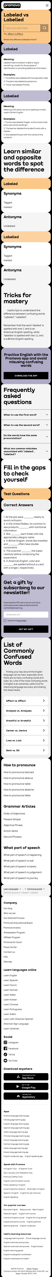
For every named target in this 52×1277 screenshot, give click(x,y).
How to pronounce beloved (19, 772)
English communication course (17, 1181)
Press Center (10, 947)
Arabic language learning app (16, 1132)
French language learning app (16, 1140)
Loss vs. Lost (14, 740)
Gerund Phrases (13, 836)
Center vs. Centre (16, 730)
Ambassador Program (14, 932)
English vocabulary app (13, 1156)
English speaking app (34, 1156)
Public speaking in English (14, 1185)
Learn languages (11, 889)
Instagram (13, 1042)
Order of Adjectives (14, 813)
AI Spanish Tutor (25, 1168)
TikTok (11, 1054)
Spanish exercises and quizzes (16, 1246)
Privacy (35, 1268)
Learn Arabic (10, 1014)
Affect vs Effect (15, 34)
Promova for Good (13, 942)
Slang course (25, 1209)
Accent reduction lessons (14, 1189)
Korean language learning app (16, 1152)
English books (37, 1246)
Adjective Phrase (13, 825)
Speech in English (11, 1193)
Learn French (10, 985)
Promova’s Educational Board (18, 922)
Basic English (38, 1209)
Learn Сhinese (11, 1004)
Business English (11, 1209)
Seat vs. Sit (13, 750)
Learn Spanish (11, 980)
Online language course (36, 1238)
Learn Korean (10, 999)
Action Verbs (11, 831)
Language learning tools (14, 1238)
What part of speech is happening (22, 854)
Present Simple (12, 819)
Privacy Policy (21, 620)
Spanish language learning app (16, 1128)
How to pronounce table (17, 783)
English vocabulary (28, 1225)
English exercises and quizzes (16, 1242)
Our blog (8, 908)
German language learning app (16, 1144)
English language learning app (16, 1124)
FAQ (6, 956)
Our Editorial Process (14, 918)
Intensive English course (14, 1217)
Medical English (10, 1213)
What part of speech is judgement (23, 872)
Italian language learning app (16, 1148)
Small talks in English (36, 1189)
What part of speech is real (19, 860)
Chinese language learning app (17, 1136)
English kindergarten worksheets (17, 1254)
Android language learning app (16, 1115)
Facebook (13, 1048)
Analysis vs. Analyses (19, 710)
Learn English (10, 975)
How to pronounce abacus (18, 778)
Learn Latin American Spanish (18, 1018)
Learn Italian (10, 994)
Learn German (11, 989)
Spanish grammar (11, 1225)
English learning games (13, 1250)
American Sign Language (16, 1023)
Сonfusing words (34, 889)
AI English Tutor (10, 1168)
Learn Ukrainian (11, 1028)
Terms (29, 1268)
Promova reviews (12, 927)
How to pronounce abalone (19, 789)
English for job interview (30, 1193)
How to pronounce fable (17, 795)
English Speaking (11, 1197)
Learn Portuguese (13, 1009)
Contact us (9, 951)
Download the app (26, 375)
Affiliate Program (12, 937)
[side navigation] (47, 5)
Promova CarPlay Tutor (13, 1176)
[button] (26, 414)
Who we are (10, 913)
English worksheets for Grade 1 (16, 1258)
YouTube (12, 1060)
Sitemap (8, 961)
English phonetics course (14, 1221)
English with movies (27, 1213)
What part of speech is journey (21, 878)
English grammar (34, 1221)
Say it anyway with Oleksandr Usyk (18, 1172)
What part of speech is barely (20, 866)
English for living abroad (36, 1217)
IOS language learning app (15, 1119)
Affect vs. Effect (16, 700)
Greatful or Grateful (18, 720)
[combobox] (5, 28)
